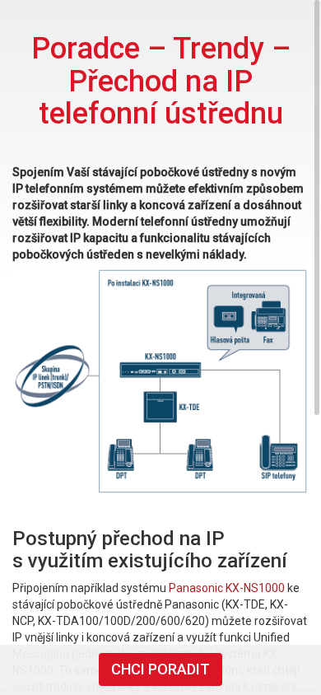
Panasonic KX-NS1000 (227, 588)
